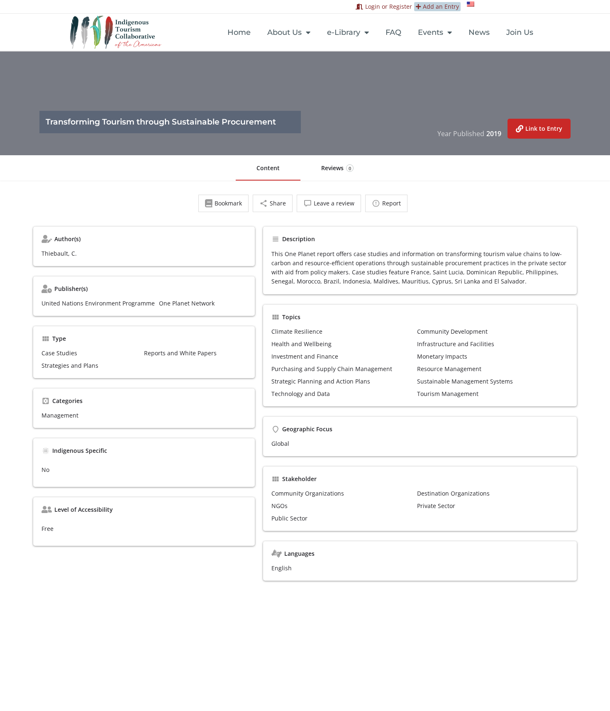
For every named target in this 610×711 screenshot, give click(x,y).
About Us (284, 32)
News (479, 32)
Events (430, 32)
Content (268, 168)
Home (239, 32)
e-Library (343, 32)
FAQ (393, 32)
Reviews (336, 168)
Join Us (519, 32)
